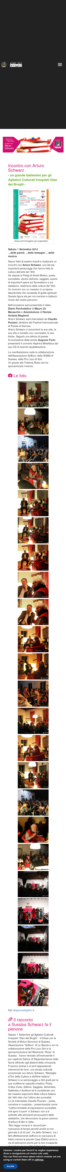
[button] (59, 64)
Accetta (10, 1166)
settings (38, 1159)
